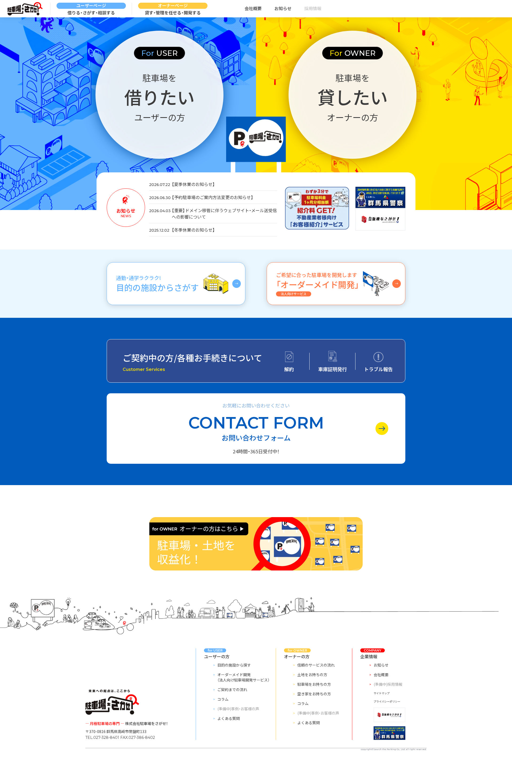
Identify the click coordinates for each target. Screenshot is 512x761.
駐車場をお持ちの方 (314, 684)
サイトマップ (382, 693)
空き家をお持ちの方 (314, 693)
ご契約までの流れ (232, 689)
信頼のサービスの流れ (316, 665)
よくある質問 (228, 718)
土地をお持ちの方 (312, 674)
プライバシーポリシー (387, 701)
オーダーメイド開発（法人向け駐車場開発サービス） (243, 677)
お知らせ (282, 8)
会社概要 (253, 8)
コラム (223, 699)
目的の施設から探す (234, 665)
